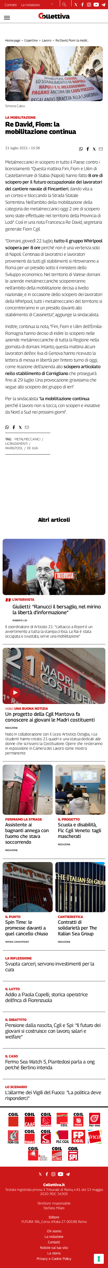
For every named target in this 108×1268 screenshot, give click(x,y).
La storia (54, 1253)
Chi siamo (54, 1231)
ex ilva (32, 448)
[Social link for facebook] (82, 5)
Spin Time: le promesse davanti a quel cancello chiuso (26, 927)
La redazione (30, 5)
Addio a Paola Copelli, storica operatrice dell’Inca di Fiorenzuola (46, 997)
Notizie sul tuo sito (54, 1247)
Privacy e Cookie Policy (54, 1258)
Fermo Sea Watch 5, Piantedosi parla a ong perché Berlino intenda (50, 1064)
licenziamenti (16, 443)
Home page (12, 40)
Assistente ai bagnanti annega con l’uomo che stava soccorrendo (27, 833)
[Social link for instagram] (89, 5)
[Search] (64, 5)
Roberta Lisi (20, 620)
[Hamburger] (7, 18)
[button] (81, 149)
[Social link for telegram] (103, 5)
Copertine (31, 40)
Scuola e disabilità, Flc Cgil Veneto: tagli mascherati (79, 830)
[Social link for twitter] (76, 5)
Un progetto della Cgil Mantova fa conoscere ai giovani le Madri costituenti (50, 717)
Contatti (11, 5)
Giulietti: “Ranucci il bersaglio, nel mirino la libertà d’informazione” (57, 609)
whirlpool (14, 448)
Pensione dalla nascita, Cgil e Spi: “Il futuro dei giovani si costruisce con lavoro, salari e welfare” (53, 1031)
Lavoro (46, 40)
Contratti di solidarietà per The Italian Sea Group (77, 927)
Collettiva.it (54, 1184)
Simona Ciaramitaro (17, 941)
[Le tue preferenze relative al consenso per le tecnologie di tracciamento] (99, 1259)
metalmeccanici (27, 439)
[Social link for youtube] (96, 5)
